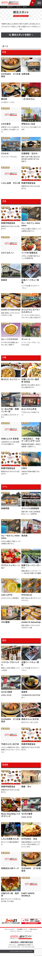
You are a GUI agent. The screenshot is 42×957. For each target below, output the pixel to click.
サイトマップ (28, 931)
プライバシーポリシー (16, 931)
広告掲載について (22, 929)
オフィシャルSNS (9, 929)
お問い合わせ (33, 929)
